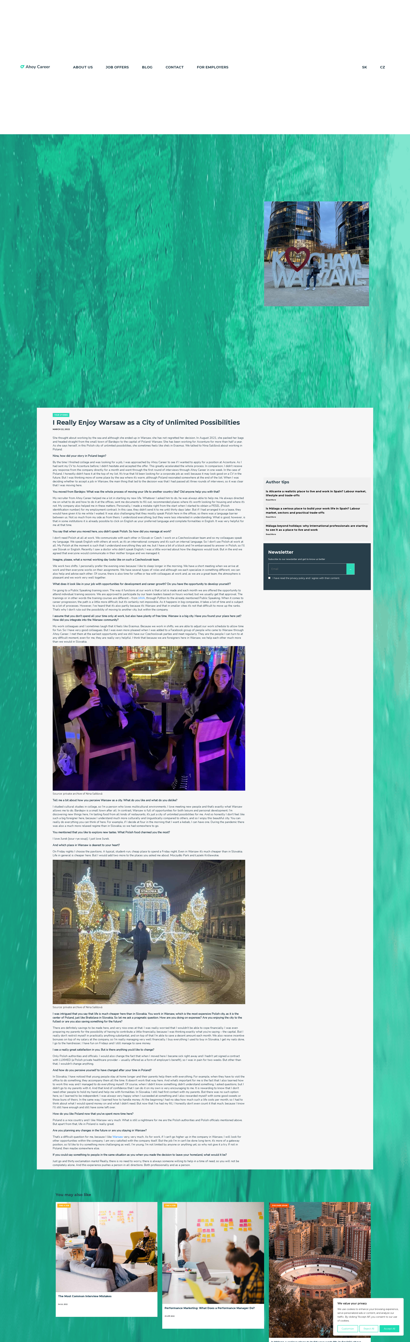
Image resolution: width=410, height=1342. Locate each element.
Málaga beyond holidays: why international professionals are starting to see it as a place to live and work (317, 529)
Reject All (369, 1328)
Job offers (117, 67)
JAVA (141, 598)
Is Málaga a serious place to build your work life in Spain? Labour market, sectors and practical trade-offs (313, 512)
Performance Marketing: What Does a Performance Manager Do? (210, 1308)
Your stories (61, 415)
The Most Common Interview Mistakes (84, 1296)
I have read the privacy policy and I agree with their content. (306, 578)
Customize (348, 1328)
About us (83, 67)
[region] (368, 1317)
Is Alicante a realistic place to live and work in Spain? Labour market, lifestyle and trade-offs (316, 495)
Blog (147, 67)
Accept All (389, 1328)
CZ (382, 67)
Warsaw (117, 1137)
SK (364, 67)
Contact (175, 67)
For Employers (212, 67)
